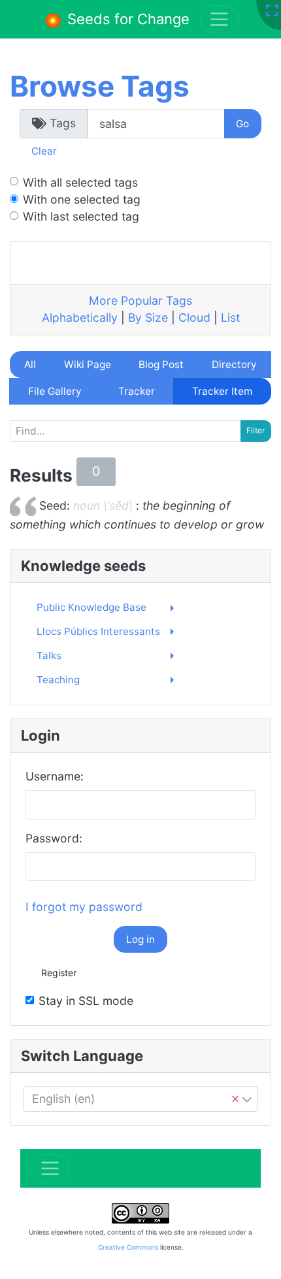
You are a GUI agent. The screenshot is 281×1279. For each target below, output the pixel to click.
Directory (234, 364)
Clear (44, 151)
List (230, 317)
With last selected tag (81, 216)
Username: (54, 776)
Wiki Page (87, 364)
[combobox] (140, 1099)
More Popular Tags (140, 300)
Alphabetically (80, 317)
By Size (148, 317)
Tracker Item (222, 391)
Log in (140, 939)
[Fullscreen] (272, 11)
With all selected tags (80, 182)
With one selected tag (81, 199)
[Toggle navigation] (50, 1168)
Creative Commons (128, 1247)
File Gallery (55, 391)
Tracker (136, 391)
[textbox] (140, 1098)
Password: (53, 838)
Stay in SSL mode (86, 1001)
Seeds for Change (126, 18)
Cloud (194, 317)
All (30, 364)
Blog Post (161, 364)
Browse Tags (100, 86)
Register (58, 972)
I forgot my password (83, 907)
